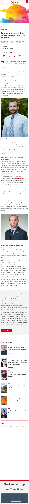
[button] (5, 55)
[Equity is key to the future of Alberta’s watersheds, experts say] (4, 388)
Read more (10, 353)
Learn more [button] (6, 330)
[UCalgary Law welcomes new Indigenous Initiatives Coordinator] (4, 350)
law (12, 426)
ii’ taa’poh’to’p (15, 80)
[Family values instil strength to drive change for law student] (4, 413)
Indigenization (4, 428)
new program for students (21, 190)
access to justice (22, 428)
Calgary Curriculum (5, 426)
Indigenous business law (20, 178)
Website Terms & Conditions (16, 501)
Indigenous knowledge (19, 426)
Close (26, 497)
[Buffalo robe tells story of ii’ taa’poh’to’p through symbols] (4, 400)
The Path (18, 171)
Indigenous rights (13, 428)
